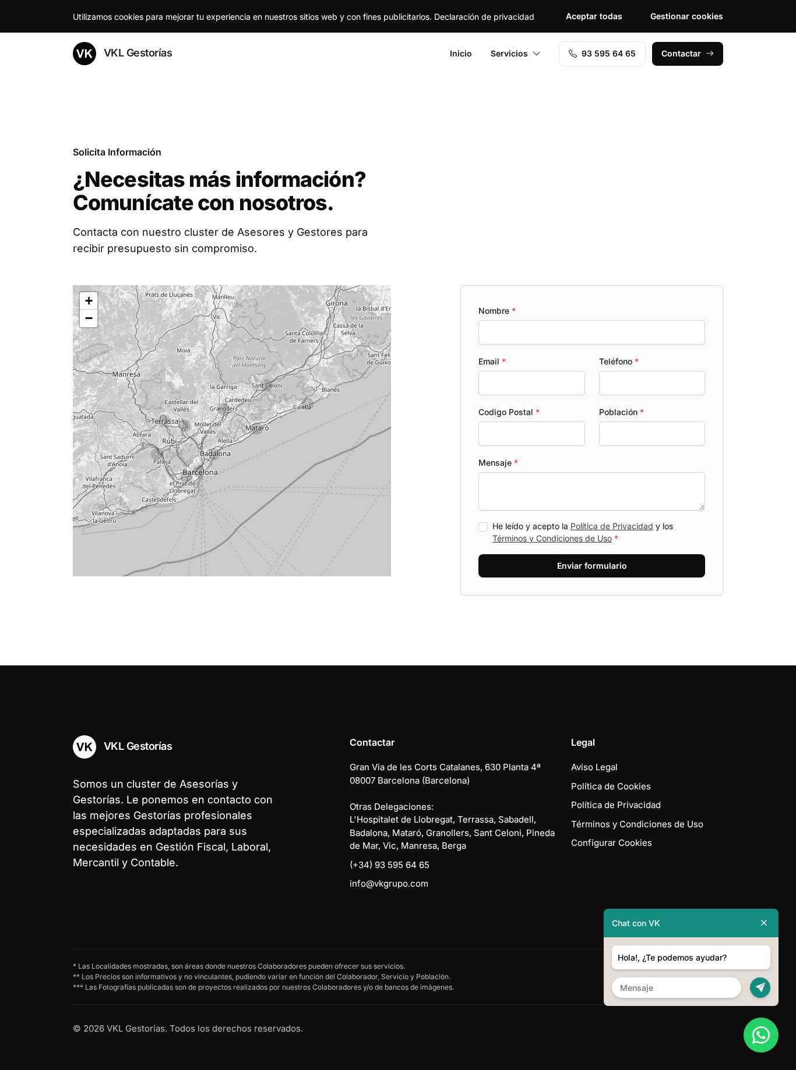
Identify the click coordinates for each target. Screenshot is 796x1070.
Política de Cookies (611, 786)
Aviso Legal (594, 767)
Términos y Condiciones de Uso (552, 538)
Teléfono (619, 361)
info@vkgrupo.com (389, 883)
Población (621, 412)
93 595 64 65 (609, 53)
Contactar (681, 53)
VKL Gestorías (136, 53)
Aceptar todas (594, 16)
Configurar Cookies (611, 842)
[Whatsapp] (761, 1035)
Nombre (497, 311)
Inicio (461, 53)
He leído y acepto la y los (582, 532)
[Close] (764, 923)
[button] (223, 409)
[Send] (760, 987)
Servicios (509, 53)
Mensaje (498, 462)
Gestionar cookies (686, 16)
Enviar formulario (592, 566)
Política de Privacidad (611, 526)
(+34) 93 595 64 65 (389, 864)
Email (492, 361)
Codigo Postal (509, 412)
